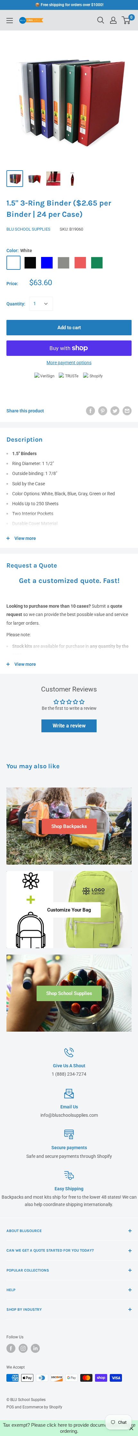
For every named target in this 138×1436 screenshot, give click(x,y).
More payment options (69, 362)
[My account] (113, 20)
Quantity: (15, 303)
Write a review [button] (69, 726)
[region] (69, 1428)
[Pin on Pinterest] (102, 410)
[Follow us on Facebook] (10, 1348)
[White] (13, 263)
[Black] (30, 263)
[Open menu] (9, 20)
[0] (126, 20)
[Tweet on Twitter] (114, 410)
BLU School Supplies (28, 229)
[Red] (80, 263)
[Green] (97, 263)
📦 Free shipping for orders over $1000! (69, 5)
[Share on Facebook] (90, 410)
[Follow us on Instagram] (23, 1348)
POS (10, 1407)
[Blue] (47, 263)
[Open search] (100, 20)
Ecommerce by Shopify (42, 1407)
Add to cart (69, 327)
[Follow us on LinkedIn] (35, 1348)
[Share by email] (127, 410)
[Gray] (63, 263)
